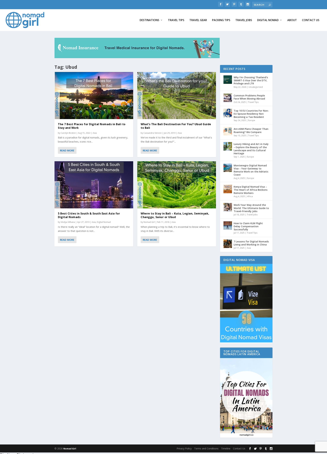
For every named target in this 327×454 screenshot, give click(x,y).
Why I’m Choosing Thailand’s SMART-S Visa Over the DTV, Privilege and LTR (251, 80)
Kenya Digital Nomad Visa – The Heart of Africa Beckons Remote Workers (250, 189)
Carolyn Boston (68, 132)
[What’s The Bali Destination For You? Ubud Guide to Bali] (176, 95)
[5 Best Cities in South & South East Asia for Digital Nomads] (93, 184)
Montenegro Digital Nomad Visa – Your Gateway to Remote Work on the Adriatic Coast (251, 170)
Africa (250, 196)
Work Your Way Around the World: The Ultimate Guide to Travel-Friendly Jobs (251, 208)
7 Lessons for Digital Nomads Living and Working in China (251, 243)
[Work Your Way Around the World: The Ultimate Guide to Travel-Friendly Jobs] (227, 207)
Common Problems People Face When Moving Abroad (249, 97)
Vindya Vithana (68, 222)
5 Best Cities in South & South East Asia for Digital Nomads (89, 215)
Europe (251, 120)
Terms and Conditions (206, 448)
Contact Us (310, 20)
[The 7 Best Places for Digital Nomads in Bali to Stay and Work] (93, 95)
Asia (95, 132)
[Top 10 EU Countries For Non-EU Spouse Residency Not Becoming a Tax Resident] (227, 113)
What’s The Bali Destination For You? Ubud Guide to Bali (176, 126)
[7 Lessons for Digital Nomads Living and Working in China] (227, 244)
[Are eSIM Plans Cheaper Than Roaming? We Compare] (227, 131)
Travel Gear (198, 20)
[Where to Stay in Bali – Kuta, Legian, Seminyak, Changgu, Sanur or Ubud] (176, 184)
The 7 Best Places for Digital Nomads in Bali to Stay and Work (92, 126)
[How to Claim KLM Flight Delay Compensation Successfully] (227, 225)
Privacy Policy (184, 448)
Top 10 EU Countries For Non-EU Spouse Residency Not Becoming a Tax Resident (251, 113)
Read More (67, 150)
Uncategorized (255, 87)
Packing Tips (221, 20)
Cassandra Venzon (153, 132)
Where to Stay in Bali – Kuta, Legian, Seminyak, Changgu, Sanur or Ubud (175, 215)
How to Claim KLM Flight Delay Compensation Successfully (248, 226)
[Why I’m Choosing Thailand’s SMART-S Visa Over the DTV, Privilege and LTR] (227, 79)
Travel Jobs (243, 20)
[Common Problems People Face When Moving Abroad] (227, 98)
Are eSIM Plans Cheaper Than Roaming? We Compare (251, 130)
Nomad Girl (149, 222)
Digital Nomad (268, 20)
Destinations (149, 20)
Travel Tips (176, 20)
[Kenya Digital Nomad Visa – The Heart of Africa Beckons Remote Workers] (227, 189)
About (292, 20)
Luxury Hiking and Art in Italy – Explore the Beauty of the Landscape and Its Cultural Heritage (251, 148)
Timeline (225, 448)
